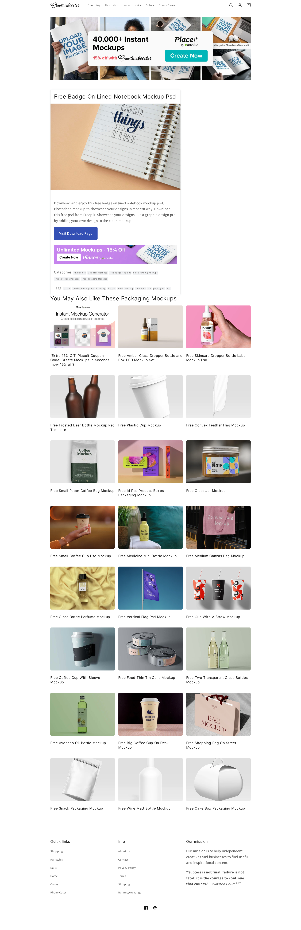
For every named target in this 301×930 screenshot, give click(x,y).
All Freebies (80, 272)
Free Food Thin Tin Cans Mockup (146, 678)
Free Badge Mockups (120, 272)
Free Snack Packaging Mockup (76, 808)
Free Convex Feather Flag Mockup (215, 425)
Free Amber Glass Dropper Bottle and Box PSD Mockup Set (150, 358)
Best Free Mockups (97, 272)
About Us (124, 851)
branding (101, 288)
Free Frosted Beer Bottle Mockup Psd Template (82, 427)
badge (67, 288)
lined (120, 288)
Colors (54, 884)
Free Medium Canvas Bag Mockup (215, 556)
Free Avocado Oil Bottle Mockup (78, 743)
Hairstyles (56, 859)
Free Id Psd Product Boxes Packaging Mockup (141, 493)
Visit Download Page (75, 233)
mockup (129, 288)
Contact (123, 859)
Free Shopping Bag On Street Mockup (211, 745)
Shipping (124, 884)
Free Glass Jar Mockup (206, 491)
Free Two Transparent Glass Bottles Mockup (217, 680)
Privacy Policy (127, 868)
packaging (158, 288)
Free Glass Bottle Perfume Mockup (80, 617)
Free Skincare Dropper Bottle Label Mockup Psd (216, 358)
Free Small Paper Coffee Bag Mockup (82, 491)
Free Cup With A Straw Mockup (213, 617)
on (149, 288)
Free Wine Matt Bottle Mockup (144, 808)
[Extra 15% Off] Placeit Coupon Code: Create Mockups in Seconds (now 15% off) (79, 360)
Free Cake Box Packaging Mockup (215, 808)
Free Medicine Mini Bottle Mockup (147, 556)
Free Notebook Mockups (67, 278)
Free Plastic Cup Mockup (139, 425)
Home (54, 876)
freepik (111, 288)
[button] (231, 5)
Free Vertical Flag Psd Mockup (144, 617)
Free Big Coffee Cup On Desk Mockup (143, 745)
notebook (141, 288)
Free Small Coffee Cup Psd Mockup (80, 556)
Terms (122, 876)
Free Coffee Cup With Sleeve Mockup (75, 680)
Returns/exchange (129, 892)
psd (168, 288)
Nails (53, 868)
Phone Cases (58, 892)
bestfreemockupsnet (83, 288)
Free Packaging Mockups (94, 278)
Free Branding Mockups (145, 272)
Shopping (56, 851)
